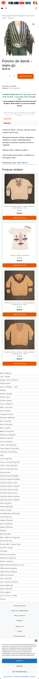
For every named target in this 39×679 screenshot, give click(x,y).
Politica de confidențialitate (21, 676)
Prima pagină (7, 16)
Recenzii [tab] (7, 123)
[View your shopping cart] (2, 8)
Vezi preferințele (19, 672)
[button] (36, 641)
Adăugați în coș (25, 76)
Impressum (33, 676)
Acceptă (19, 661)
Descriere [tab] (7, 119)
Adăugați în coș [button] (19, 218)
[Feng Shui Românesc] (19, 3)
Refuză (19, 666)
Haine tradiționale (19, 16)
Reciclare (19, 620)
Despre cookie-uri (8, 676)
